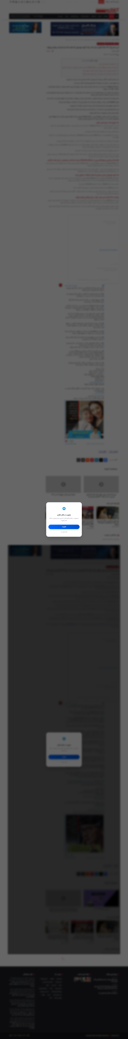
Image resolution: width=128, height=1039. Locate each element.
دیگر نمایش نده (64, 532)
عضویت (64, 527)
